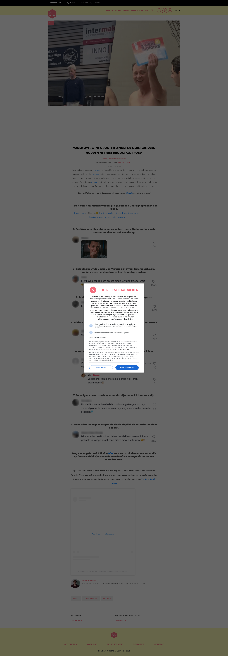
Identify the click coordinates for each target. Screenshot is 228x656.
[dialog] (114, 328)
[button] (114, 337)
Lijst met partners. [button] (123, 349)
